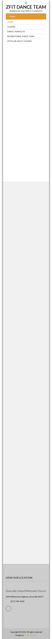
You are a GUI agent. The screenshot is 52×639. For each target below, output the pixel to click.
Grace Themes (30, 635)
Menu (12, 16)
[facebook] (8, 608)
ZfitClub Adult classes (19, 41)
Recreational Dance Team (20, 36)
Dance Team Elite (16, 31)
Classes (11, 27)
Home (10, 22)
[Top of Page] (43, 632)
